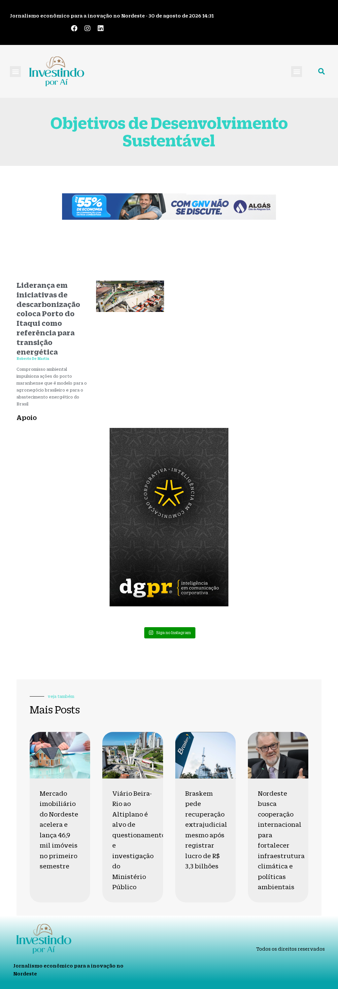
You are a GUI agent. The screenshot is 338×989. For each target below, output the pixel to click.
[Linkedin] (100, 28)
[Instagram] (87, 28)
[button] (15, 71)
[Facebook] (74, 28)
